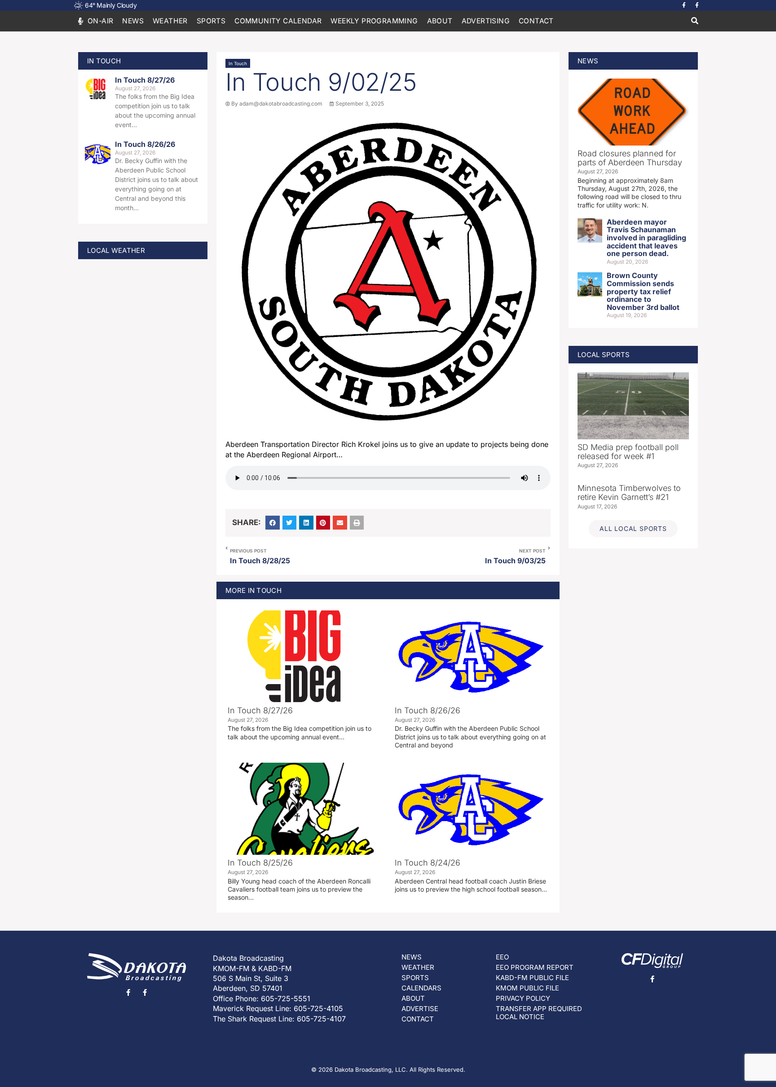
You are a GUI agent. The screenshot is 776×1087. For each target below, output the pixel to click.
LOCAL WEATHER (116, 250)
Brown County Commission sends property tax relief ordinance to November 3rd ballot (643, 291)
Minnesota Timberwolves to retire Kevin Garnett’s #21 (629, 492)
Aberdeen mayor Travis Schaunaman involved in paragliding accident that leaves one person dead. (646, 237)
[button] (694, 21)
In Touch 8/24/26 (427, 862)
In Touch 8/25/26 (260, 862)
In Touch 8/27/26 (145, 79)
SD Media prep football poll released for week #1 (628, 451)
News (133, 21)
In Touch (238, 63)
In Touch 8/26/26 (145, 144)
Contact (536, 21)
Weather (170, 21)
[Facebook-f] (684, 5)
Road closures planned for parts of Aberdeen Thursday (630, 158)
